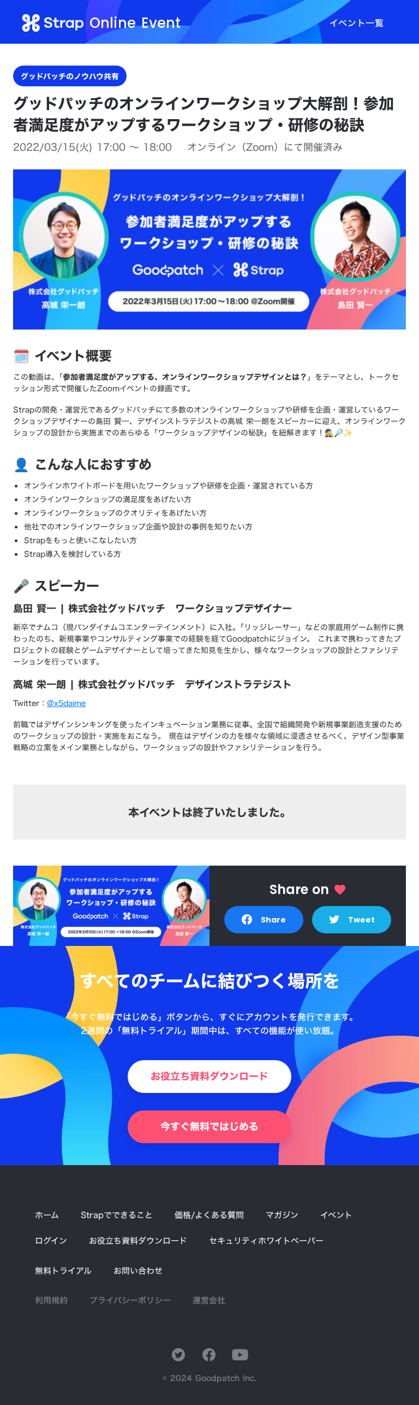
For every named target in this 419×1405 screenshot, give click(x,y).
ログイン (51, 1240)
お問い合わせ (138, 1271)
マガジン (282, 1215)
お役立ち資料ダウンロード (138, 1240)
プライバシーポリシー (130, 1300)
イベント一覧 (357, 23)
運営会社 (209, 1300)
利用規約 (51, 1300)
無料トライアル (63, 1271)
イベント (336, 1215)
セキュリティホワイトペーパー (266, 1240)
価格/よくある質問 (209, 1215)
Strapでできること (117, 1215)
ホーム (47, 1215)
